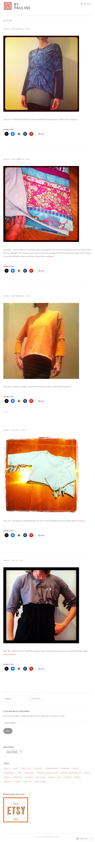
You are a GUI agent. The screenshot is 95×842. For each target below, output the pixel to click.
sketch (7, 782)
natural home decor (71, 773)
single (78, 777)
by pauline (22, 6)
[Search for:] (16, 699)
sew (59, 777)
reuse (51, 777)
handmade (9, 773)
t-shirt (17, 782)
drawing (65, 768)
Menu (87, 3)
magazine (29, 773)
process (18, 777)
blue (15, 768)
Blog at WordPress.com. (47, 837)
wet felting (40, 782)
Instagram (72, 119)
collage (38, 768)
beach (7, 768)
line (19, 773)
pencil (7, 777)
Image (6, 29)
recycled (40, 777)
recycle (29, 777)
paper (86, 773)
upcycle (28, 782)
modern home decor (47, 773)
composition (51, 768)
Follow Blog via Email (16, 711)
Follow (8, 731)
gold (75, 768)
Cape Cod (25, 768)
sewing (67, 777)
